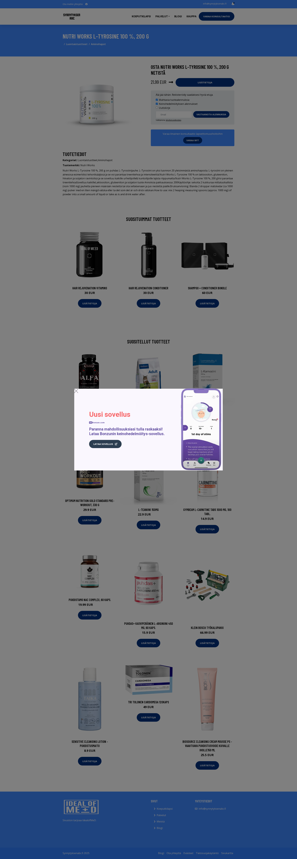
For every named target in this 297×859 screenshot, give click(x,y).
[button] (105, 444)
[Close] (76, 391)
